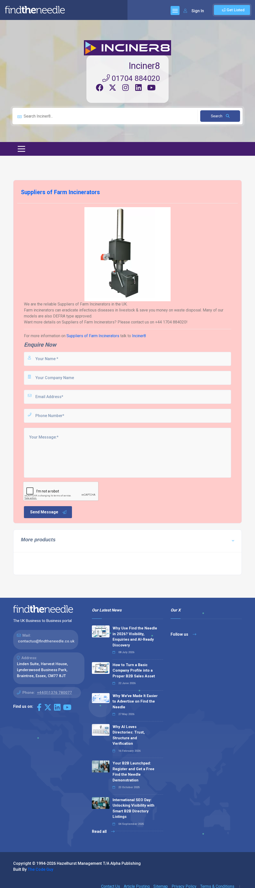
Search (217, 116)
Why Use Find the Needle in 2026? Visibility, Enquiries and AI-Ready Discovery (135, 636)
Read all (100, 831)
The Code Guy (40, 869)
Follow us (180, 634)
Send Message (44, 512)
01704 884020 (135, 78)
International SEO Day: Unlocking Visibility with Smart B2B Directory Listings (133, 808)
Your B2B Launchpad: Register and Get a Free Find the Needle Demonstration (133, 771)
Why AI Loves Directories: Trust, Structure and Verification (129, 735)
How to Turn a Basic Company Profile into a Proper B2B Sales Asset (134, 670)
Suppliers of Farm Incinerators (92, 335)
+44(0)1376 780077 (54, 692)
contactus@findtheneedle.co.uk (46, 641)
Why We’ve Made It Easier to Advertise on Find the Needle (135, 701)
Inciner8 (144, 66)
